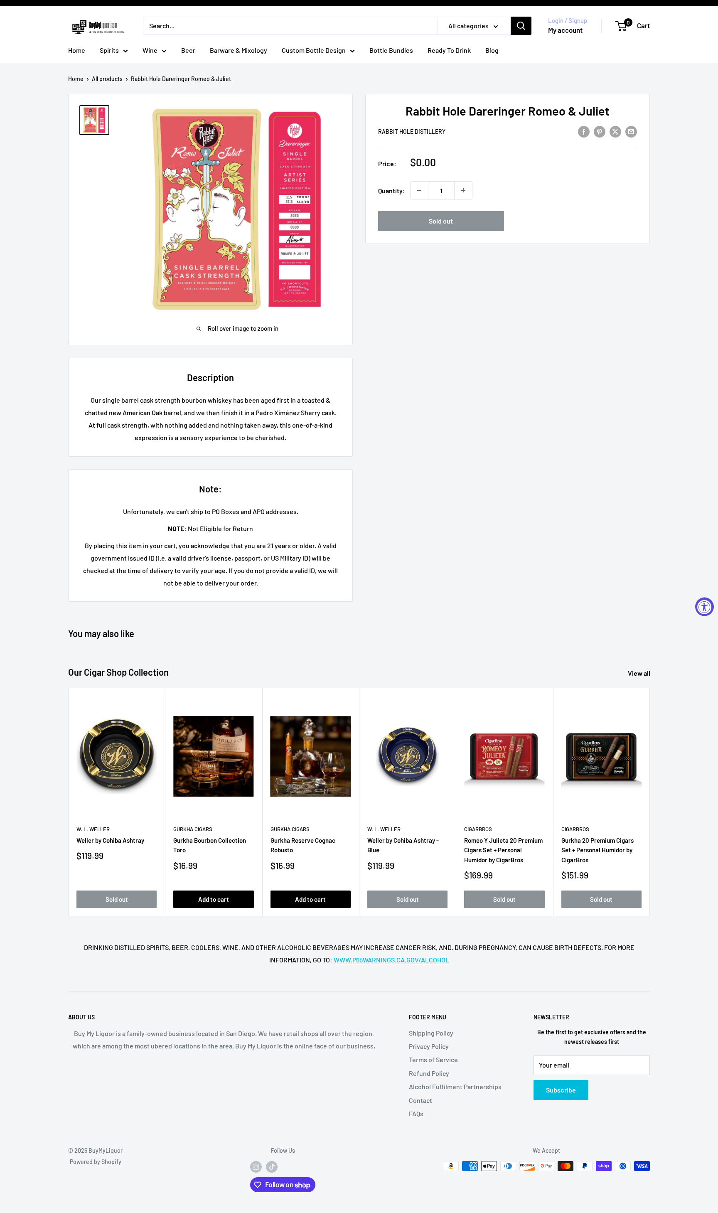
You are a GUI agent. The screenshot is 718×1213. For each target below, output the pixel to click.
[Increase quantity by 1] (463, 190)
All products (107, 78)
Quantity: (391, 190)
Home (76, 50)
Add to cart (213, 899)
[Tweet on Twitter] (615, 131)
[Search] (521, 26)
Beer (188, 50)
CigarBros (478, 829)
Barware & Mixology (238, 50)
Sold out (441, 221)
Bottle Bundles (391, 50)
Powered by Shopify (95, 1161)
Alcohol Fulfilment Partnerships (455, 1086)
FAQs (416, 1113)
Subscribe (561, 1090)
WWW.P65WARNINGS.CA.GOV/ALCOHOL (391, 960)
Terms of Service (433, 1059)
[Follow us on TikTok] (272, 1167)
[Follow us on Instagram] (256, 1167)
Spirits (109, 50)
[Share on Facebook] (584, 131)
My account (565, 30)
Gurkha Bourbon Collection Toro (209, 845)
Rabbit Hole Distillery (411, 131)
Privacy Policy (429, 1046)
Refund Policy (429, 1073)
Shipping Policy (431, 1033)
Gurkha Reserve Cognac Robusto (302, 845)
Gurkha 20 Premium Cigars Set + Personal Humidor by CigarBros (597, 850)
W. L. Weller (93, 829)
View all (640, 673)
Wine (150, 50)
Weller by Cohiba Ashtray (110, 840)
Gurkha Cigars (192, 829)
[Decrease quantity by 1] (419, 190)
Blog (492, 50)
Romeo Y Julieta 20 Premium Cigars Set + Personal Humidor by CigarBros (503, 850)
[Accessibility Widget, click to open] (704, 606)
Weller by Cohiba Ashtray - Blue (403, 845)
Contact (420, 1100)
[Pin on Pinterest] (599, 131)
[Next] (650, 802)
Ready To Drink (449, 50)
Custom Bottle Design (314, 50)
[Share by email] (631, 131)
